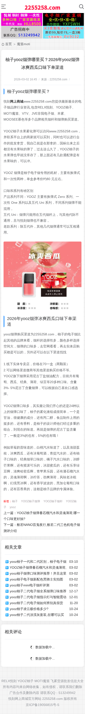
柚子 (15, 501)
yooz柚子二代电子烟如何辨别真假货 (36, 603)
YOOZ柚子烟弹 (30, 501)
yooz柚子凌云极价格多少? (29, 609)
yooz (13, 507)
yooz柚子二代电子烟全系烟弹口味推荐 (38, 591)
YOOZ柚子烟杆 (53, 501)
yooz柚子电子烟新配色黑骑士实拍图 (36, 579)
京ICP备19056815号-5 (42, 705)
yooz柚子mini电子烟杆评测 (29, 585)
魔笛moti (23, 44)
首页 (8, 44)
